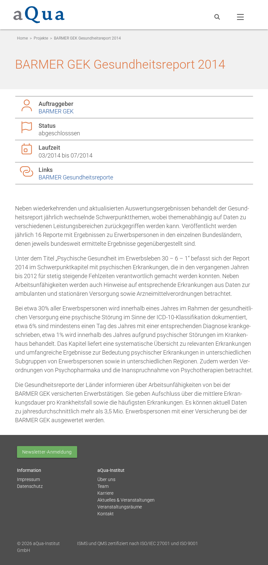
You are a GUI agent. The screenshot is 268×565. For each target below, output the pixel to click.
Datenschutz (30, 486)
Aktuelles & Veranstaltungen (126, 500)
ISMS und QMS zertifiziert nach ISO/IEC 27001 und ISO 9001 (137, 543)
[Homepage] (38, 18)
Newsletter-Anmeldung (47, 452)
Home (22, 38)
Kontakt (105, 513)
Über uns (106, 479)
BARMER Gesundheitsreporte (76, 177)
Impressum (28, 479)
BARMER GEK (56, 111)
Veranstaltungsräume (119, 506)
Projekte (41, 38)
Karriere (105, 493)
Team (103, 486)
